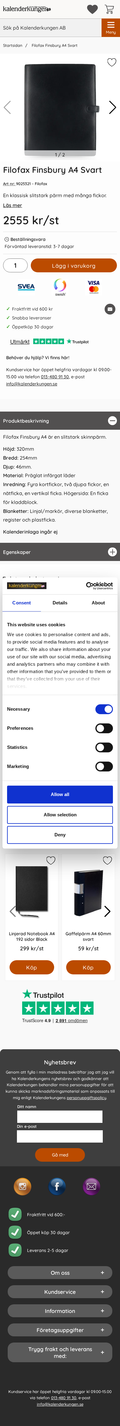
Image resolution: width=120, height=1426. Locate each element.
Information (60, 1310)
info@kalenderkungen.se (31, 384)
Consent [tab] (21, 602)
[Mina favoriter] (92, 9)
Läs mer (12, 205)
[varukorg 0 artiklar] (111, 9)
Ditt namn (26, 1106)
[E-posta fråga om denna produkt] (110, 309)
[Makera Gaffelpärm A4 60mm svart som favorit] (107, 861)
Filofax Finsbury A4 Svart (54, 45)
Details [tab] (60, 602)
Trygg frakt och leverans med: (60, 1352)
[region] (60, 421)
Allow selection (60, 814)
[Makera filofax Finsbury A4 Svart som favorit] (111, 63)
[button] (113, 107)
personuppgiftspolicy (86, 1097)
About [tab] (98, 602)
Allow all (60, 794)
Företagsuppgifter (60, 1329)
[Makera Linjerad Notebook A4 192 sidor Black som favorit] (50, 861)
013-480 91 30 (55, 377)
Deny (60, 834)
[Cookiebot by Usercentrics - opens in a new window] (86, 586)
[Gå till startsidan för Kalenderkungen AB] (27, 9)
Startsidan (12, 45)
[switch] (104, 728)
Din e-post (27, 1126)
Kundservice (60, 1291)
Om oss (60, 1272)
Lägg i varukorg (74, 265)
